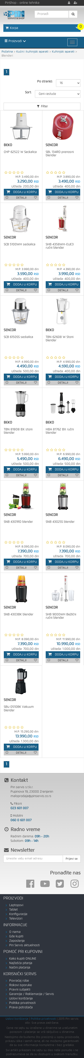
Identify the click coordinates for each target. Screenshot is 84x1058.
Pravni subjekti (19, 989)
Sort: (28, 92)
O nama (15, 932)
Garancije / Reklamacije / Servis (31, 994)
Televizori (15, 918)
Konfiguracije (18, 914)
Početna (7, 51)
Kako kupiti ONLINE (22, 958)
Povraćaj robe (19, 980)
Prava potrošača (21, 1007)
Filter (44, 106)
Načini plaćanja (19, 967)
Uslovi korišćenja (21, 998)
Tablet (13, 909)
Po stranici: (45, 81)
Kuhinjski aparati (63, 51)
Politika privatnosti (22, 1003)
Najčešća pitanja (20, 963)
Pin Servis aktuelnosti (24, 945)
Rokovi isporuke (20, 985)
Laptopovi (16, 905)
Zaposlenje (17, 940)
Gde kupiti (16, 936)
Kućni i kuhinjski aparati (32, 51)
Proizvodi (15, 41)
